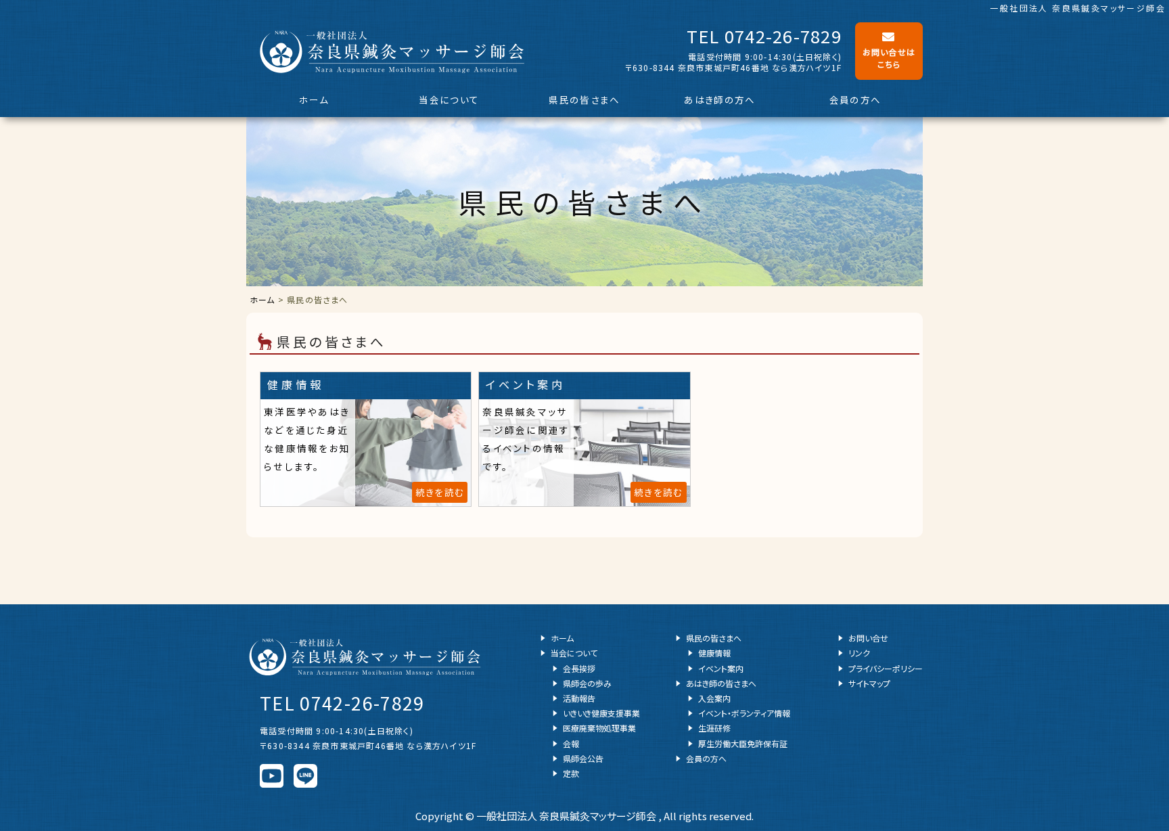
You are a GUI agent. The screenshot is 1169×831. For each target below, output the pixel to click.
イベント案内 (720, 668)
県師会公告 (583, 758)
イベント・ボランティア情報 (744, 713)
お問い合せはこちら (889, 58)
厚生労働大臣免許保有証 (742, 743)
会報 (571, 743)
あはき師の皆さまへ (721, 683)
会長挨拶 (579, 668)
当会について (449, 99)
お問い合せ (868, 638)
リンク (859, 652)
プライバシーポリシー (885, 668)
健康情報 (714, 652)
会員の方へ (855, 99)
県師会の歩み (587, 683)
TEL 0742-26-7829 (764, 35)
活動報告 (579, 698)
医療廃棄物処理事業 (599, 728)
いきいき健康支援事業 (601, 713)
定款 (571, 773)
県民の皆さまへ (584, 99)
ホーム (314, 99)
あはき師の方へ (719, 99)
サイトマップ (869, 683)
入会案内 (714, 698)
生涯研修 (714, 728)
